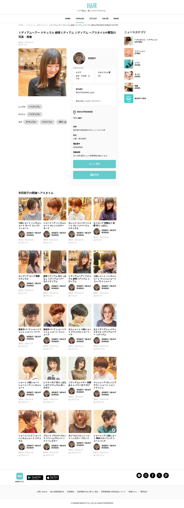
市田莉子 (92, 58)
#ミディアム (47, 122)
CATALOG (80, 19)
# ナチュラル (34, 114)
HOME (67, 19)
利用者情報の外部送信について (113, 492)
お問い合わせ (42, 492)
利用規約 (70, 492)
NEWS (116, 19)
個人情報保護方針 (57, 492)
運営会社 (143, 492)
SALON (105, 19)
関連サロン (133, 492)
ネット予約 (94, 164)
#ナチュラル (31, 122)
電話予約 (94, 175)
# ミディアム (34, 107)
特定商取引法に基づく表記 (87, 492)
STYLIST (93, 19)
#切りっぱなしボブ (66, 122)
